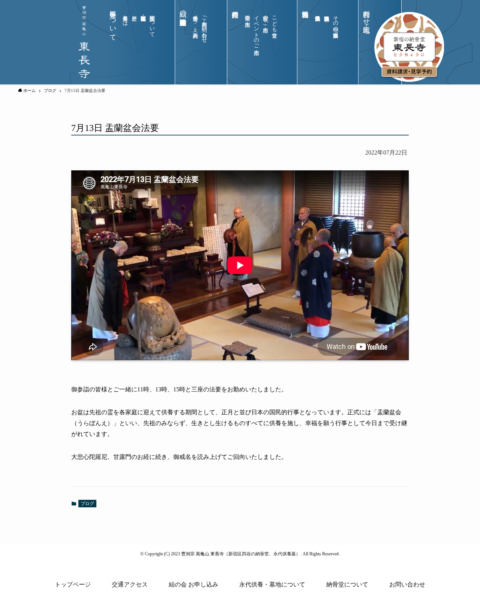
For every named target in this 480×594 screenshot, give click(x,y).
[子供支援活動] (317, 44)
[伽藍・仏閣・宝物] (143, 44)
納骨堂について (347, 584)
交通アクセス (130, 584)
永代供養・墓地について (272, 584)
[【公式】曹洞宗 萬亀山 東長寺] (84, 42)
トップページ (73, 584)
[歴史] (134, 44)
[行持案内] (235, 48)
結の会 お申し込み (193, 584)
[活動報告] (305, 48)
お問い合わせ (407, 584)
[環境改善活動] (326, 44)
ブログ (87, 503)
